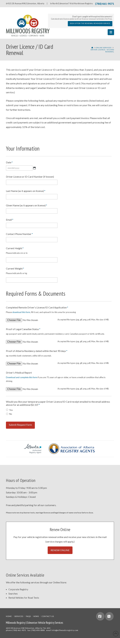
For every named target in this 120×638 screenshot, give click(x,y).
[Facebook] (100, 616)
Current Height (15, 248)
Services (18, 616)
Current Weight (15, 268)
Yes (11, 410)
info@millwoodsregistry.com (65, 630)
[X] (109, 616)
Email (9, 219)
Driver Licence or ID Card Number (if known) (30, 176)
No (10, 414)
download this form (21, 312)
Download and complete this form (21, 377)
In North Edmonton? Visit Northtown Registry (71, 3)
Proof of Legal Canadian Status (23, 329)
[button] (111, 32)
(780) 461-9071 (104, 3)
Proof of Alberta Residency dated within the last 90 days (36, 350)
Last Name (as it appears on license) (25, 190)
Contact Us (48, 616)
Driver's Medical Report (19, 372)
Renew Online (60, 550)
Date (9, 162)
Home (9, 616)
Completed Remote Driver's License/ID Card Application (37, 307)
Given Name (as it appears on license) (26, 205)
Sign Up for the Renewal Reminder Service (90, 23)
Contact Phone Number (19, 233)
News (36, 616)
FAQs (28, 616)
